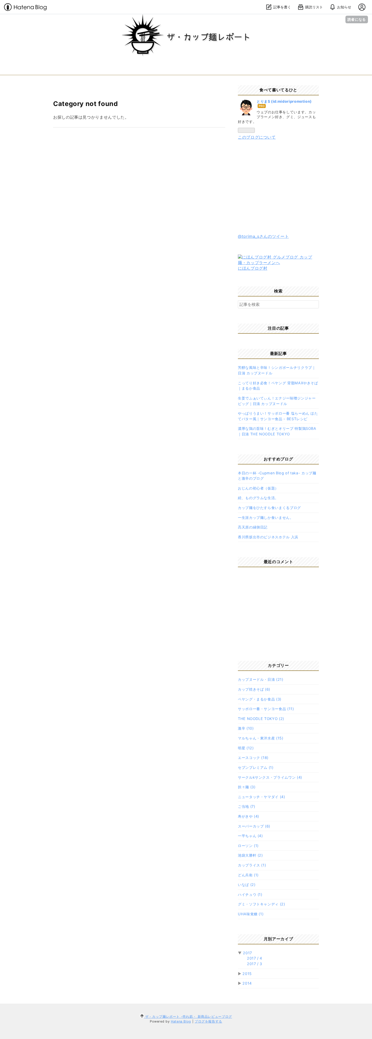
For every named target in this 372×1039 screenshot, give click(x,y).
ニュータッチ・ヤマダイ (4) (261, 797)
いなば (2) (246, 884)
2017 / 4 (254, 958)
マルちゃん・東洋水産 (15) (260, 738)
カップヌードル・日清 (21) (260, 679)
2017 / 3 (254, 964)
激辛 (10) (246, 728)
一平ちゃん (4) (250, 836)
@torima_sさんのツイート (263, 236)
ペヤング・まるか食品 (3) (259, 699)
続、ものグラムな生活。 (258, 498)
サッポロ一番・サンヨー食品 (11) (266, 709)
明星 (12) (246, 748)
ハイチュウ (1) (250, 894)
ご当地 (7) (246, 806)
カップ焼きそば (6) (254, 689)
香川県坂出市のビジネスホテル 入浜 (268, 537)
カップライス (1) (252, 865)
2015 (247, 973)
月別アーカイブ (278, 938)
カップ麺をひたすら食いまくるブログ (269, 507)
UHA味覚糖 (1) (250, 914)
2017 (247, 953)
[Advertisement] (278, 187)
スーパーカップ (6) (254, 826)
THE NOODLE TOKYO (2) (261, 718)
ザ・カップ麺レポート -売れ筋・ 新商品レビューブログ (185, 18)
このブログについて (257, 137)
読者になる (356, 19)
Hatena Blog (181, 1021)
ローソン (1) (248, 845)
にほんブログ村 (252, 268)
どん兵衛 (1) (248, 875)
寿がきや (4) (248, 816)
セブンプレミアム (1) (256, 767)
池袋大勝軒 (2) (250, 855)
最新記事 (278, 353)
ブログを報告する (208, 1021)
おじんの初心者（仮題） (258, 488)
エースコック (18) (253, 757)
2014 (247, 983)
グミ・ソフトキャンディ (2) (261, 904)
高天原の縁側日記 (252, 527)
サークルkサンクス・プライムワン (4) (270, 777)
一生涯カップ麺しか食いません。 (266, 517)
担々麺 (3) (246, 787)
